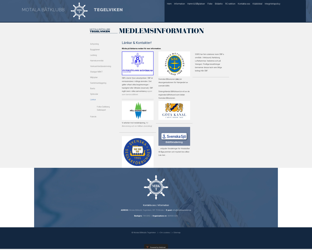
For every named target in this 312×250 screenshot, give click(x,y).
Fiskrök (93, 116)
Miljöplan (94, 77)
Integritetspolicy (272, 3)
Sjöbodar (94, 94)
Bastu (92, 88)
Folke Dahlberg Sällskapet (103, 108)
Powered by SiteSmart (158, 247)
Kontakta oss (244, 3)
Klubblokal (257, 3)
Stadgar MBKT (96, 72)
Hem (169, 3)
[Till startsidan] (79, 11)
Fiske (209, 3)
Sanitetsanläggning (98, 83)
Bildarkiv (219, 3)
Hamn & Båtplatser (196, 3)
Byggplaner (95, 49)
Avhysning (94, 44)
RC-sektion (230, 3)
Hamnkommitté (96, 61)
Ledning (93, 55)
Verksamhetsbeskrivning (100, 66)
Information (179, 3)
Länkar (93, 99)
